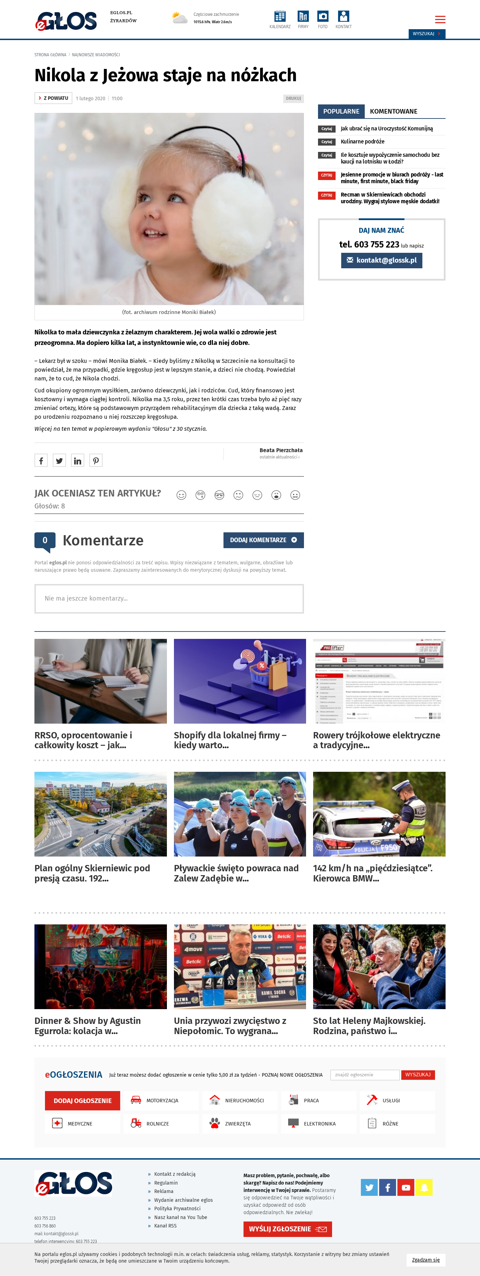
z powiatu (53, 98)
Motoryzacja (162, 1100)
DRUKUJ (295, 99)
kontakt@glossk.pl (386, 260)
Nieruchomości (244, 1100)
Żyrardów (123, 20)
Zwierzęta (238, 1124)
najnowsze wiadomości (96, 54)
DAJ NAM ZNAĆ (381, 230)
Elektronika (320, 1124)
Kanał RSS (165, 1226)
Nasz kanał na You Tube (180, 1217)
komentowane (393, 111)
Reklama (164, 1191)
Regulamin (166, 1183)
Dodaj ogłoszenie (83, 1101)
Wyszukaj (424, 34)
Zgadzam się (429, 1260)
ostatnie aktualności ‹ (280, 457)
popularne (341, 111)
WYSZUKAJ (418, 1074)
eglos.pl (121, 12)
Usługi (391, 1100)
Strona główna (50, 54)
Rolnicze (158, 1124)
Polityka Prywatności (177, 1209)
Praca (311, 1100)
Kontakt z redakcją (175, 1174)
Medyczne (80, 1124)
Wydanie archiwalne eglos (183, 1200)
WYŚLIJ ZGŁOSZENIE (280, 1229)
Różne (390, 1124)
